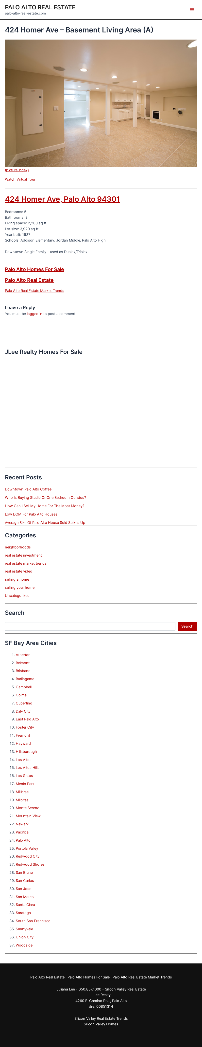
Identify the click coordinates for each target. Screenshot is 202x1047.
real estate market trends (26, 563)
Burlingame (25, 679)
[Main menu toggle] (192, 9)
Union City (25, 937)
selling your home (19, 587)
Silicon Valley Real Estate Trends (101, 1018)
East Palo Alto (27, 719)
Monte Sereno (27, 808)
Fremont (23, 735)
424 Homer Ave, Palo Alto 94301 (62, 199)
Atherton (23, 655)
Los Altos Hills (27, 767)
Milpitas (22, 800)
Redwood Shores (30, 864)
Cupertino (24, 703)
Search (187, 626)
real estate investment (23, 555)
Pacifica (22, 832)
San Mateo (25, 897)
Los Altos (24, 760)
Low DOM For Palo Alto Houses (31, 514)
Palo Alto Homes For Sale (34, 269)
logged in (34, 314)
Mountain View (28, 816)
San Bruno (24, 872)
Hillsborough (26, 751)
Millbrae (22, 792)
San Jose (23, 889)
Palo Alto (23, 840)
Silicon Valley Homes (101, 1024)
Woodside (24, 945)
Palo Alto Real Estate (40, 7)
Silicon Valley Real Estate (125, 989)
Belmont (23, 663)
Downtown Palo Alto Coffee (28, 489)
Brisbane (23, 671)
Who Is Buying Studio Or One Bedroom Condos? (45, 497)
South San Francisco (33, 921)
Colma (21, 695)
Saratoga (23, 913)
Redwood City (27, 856)
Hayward (23, 743)
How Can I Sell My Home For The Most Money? (44, 506)
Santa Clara (25, 905)
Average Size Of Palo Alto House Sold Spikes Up (45, 522)
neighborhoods (18, 547)
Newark (22, 824)
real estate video (18, 571)
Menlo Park (25, 784)
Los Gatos (24, 776)
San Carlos (25, 880)
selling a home (17, 579)
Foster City (25, 727)
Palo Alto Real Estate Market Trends (34, 290)
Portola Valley (27, 848)
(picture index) (17, 170)
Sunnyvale (24, 929)
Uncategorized (17, 595)
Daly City (23, 711)
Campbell (24, 687)
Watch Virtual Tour (20, 179)
